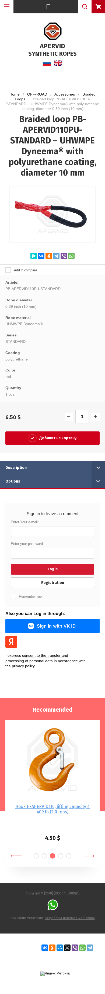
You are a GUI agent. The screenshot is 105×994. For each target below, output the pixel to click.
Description (16, 467)
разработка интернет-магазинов (69, 918)
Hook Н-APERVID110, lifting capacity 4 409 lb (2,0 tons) (52, 809)
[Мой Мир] (60, 947)
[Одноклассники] (49, 256)
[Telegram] (56, 256)
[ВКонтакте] (41, 256)
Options (12, 481)
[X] (67, 947)
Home (14, 94)
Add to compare (25, 270)
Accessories (64, 94)
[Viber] (64, 256)
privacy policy (23, 666)
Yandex (11, 642)
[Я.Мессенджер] (33, 256)
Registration (52, 583)
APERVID (52, 46)
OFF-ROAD (37, 94)
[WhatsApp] (71, 256)
